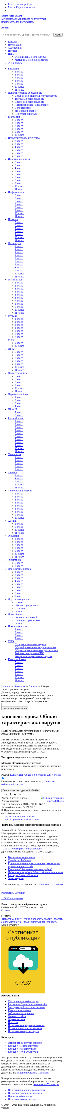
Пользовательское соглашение (25, 1028)
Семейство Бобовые (19, 860)
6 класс (19, 74)
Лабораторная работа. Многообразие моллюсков (35, 872)
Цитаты (12, 50)
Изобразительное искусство (24, 137)
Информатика (16, 192)
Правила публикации (20, 1096)
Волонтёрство (23, 107)
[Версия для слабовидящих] (8, 10)
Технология (14, 454)
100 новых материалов (21, 1013)
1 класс (19, 246)
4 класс (19, 147)
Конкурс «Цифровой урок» (23, 1045)
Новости (13, 1022)
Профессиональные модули (30, 644)
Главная (5, 686)
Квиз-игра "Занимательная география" (30, 869)
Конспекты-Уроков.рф (46, 1084)
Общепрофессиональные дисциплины (36, 650)
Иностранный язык (26, 113)
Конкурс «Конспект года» (23, 1048)
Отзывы (5, 910)
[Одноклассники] (10, 795)
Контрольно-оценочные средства (33, 656)
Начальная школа (18, 626)
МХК (11, 339)
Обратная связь (16, 1019)
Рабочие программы (26, 605)
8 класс (19, 80)
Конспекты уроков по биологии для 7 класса (35, 774)
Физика (12, 472)
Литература (14, 243)
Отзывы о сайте (17, 1016)
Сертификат (15, 47)
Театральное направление (29, 98)
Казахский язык (17, 659)
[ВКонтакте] (6, 795)
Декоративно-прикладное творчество (36, 95)
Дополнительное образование (25, 92)
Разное (18, 611)
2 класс (19, 140)
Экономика (14, 559)
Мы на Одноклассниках (21, 7)
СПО (11, 641)
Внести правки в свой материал (21, 819)
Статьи (19, 602)
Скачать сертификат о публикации (22, 848)
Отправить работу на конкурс (25, 1042)
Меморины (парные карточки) (32, 59)
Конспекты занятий (26, 617)
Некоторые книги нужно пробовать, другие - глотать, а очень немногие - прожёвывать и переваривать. (32, 920)
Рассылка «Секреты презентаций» (27, 1004)
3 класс (19, 143)
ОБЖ (11, 348)
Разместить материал (13, 892)
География (14, 116)
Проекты (20, 608)
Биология (13, 68)
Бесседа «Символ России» (23, 875)
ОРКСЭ (12, 409)
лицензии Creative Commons (33, 1072)
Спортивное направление (29, 101)
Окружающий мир (18, 394)
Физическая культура (20, 490)
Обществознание (17, 373)
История (13, 219)
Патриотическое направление (31, 104)
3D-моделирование (25, 110)
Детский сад (15, 614)
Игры (11, 53)
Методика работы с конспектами (26, 1007)
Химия (12, 520)
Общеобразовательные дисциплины (35, 647)
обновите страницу (52, 884)
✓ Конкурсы (15, 62)
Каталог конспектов (19, 1010)
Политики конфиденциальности (26, 1090)
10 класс (19, 86)
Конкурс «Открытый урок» (23, 1051)
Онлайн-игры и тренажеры (30, 56)
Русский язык (16, 418)
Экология (13, 535)
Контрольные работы (20, 4)
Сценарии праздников (27, 620)
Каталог (12, 41)
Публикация (15, 44)
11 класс (19, 89)
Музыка (12, 315)
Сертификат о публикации (23, 1001)
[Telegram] (15, 795)
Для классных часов (19, 568)
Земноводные (16, 878)
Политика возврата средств (23, 1031)
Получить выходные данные (19, 816)
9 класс (19, 83)
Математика (15, 279)
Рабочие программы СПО (29, 653)
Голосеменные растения (21, 857)
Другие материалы (18, 599)
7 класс (19, 77)
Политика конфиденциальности (26, 1025)
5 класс (19, 71)
